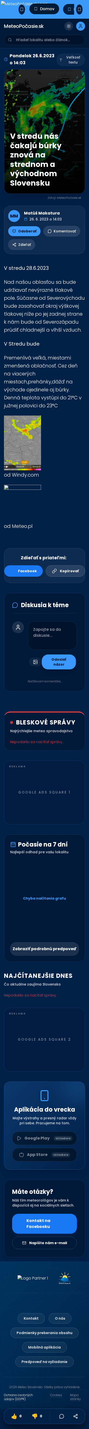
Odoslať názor (58, 662)
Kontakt (31, 1318)
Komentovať (65, 231)
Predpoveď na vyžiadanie (44, 1361)
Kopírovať (69, 571)
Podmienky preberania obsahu (44, 1332)
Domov (47, 9)
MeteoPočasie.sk (24, 26)
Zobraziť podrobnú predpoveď (44, 949)
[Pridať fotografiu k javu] (35, 661)
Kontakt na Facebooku (38, 1223)
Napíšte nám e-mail (48, 1242)
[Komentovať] (61, 1416)
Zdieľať (24, 244)
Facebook (27, 571)
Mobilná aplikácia (44, 1347)
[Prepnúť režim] (68, 26)
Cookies (56, 1395)
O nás (60, 1318)
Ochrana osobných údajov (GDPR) (18, 1397)
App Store (47, 1154)
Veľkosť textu (73, 60)
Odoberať (27, 231)
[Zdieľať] (75, 1416)
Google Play (47, 1138)
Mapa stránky (75, 1397)
